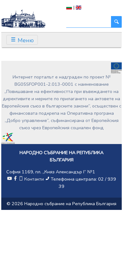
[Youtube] (9, 179)
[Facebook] (15, 179)
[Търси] (116, 22)
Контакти (34, 179)
